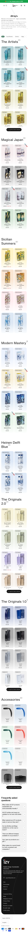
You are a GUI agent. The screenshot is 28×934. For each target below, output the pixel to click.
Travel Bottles (9, 36)
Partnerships (6, 884)
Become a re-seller (7, 905)
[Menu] (4, 5)
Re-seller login (6, 908)
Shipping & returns (7, 898)
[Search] (7, 5)
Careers (5, 903)
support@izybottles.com (10, 877)
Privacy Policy (6, 901)
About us (5, 886)
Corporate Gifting (7, 894)
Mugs (23, 36)
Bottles (17, 36)
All (3, 36)
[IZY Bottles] (14, 5)
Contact (5, 889)
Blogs (4, 896)
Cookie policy (6, 910)
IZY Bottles (7, 925)
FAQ (4, 882)
